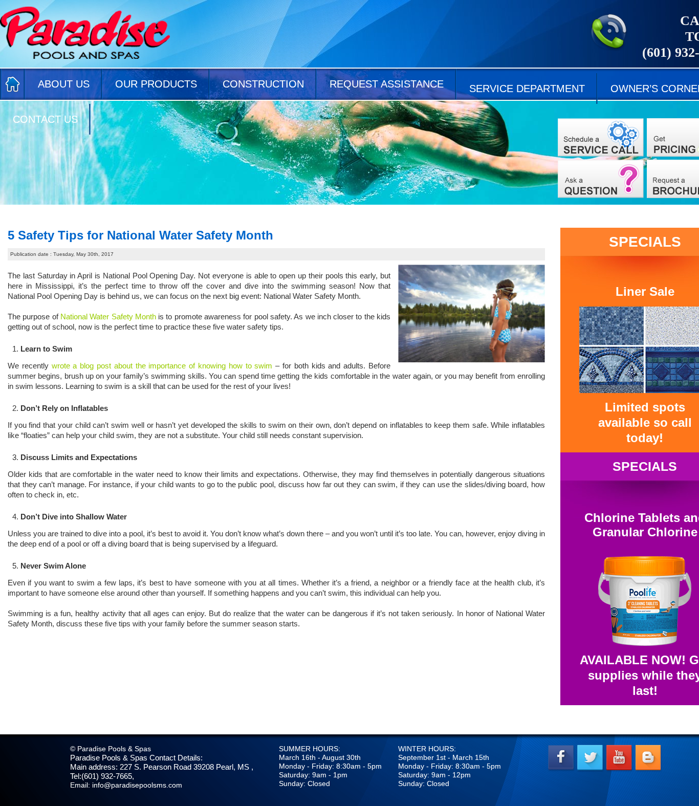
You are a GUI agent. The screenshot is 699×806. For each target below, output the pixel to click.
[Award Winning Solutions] (601, 179)
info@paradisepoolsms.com (137, 785)
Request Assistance (387, 84)
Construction (263, 84)
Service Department (527, 88)
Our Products (156, 84)
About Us (64, 84)
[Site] (601, 137)
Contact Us (45, 119)
